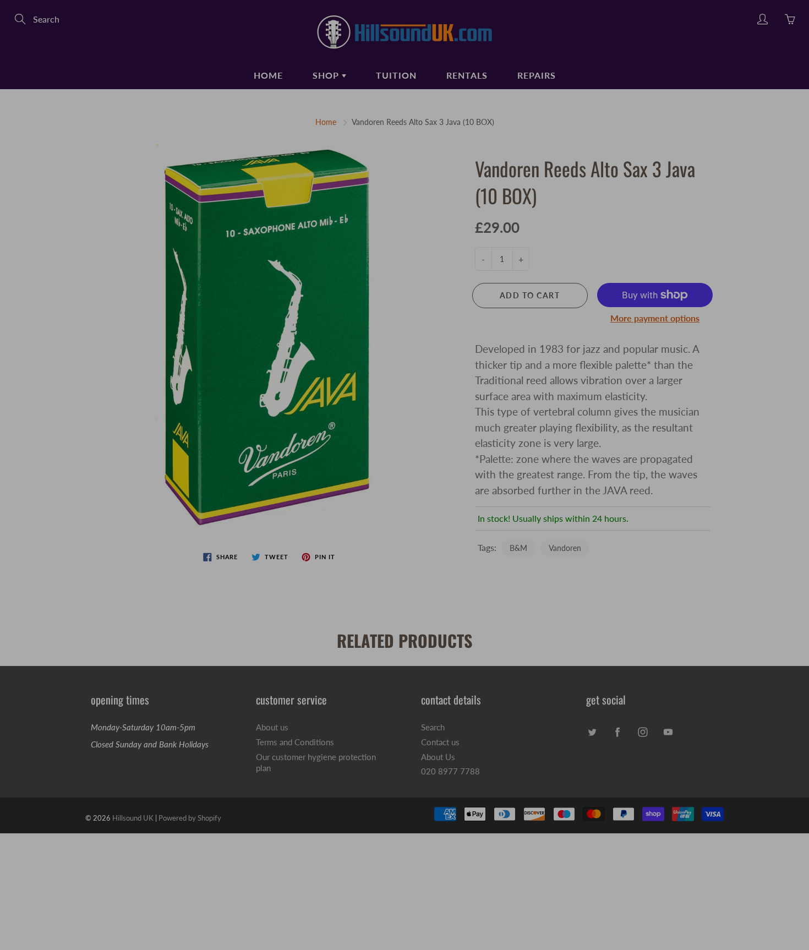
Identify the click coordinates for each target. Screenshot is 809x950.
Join (591, 207)
